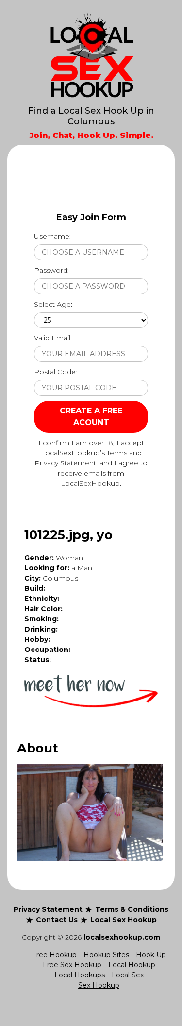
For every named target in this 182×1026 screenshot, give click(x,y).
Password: (51, 270)
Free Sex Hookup (72, 964)
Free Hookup (54, 954)
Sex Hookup (98, 985)
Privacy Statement (48, 909)
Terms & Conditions (131, 909)
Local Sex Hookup (123, 919)
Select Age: (53, 304)
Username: (52, 236)
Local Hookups (79, 975)
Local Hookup (131, 964)
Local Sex (128, 975)
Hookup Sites (106, 954)
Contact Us (57, 919)
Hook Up (151, 954)
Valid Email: (53, 337)
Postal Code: (55, 371)
